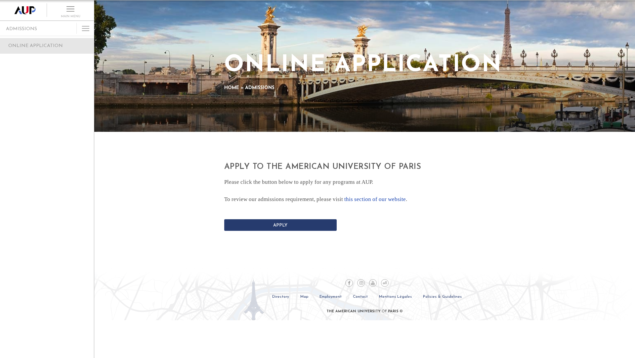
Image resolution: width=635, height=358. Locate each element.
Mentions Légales (395, 297)
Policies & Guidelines (442, 297)
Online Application (35, 45)
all (385, 283)
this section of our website (375, 199)
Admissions (21, 28)
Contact (360, 297)
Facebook (349, 283)
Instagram (361, 283)
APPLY (280, 225)
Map (304, 297)
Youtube (373, 283)
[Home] (23, 10)
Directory (280, 297)
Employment (330, 297)
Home (231, 87)
